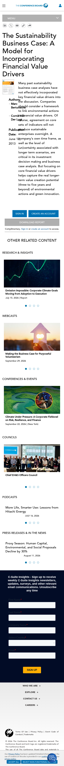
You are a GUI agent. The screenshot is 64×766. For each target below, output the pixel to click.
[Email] (17, 25)
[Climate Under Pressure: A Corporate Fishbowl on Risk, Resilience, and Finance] (32, 400)
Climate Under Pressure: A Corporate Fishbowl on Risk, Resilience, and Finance (31, 418)
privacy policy (10, 759)
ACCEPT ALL (13, 762)
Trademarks (28, 734)
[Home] (32, 5)
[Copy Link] (23, 25)
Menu (11, 18)
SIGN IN (20, 213)
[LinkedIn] (4, 25)
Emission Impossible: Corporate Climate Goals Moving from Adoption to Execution (31, 292)
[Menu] (3, 5)
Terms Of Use (21, 731)
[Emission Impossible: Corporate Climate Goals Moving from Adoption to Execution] (32, 273)
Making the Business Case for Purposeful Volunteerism (28, 355)
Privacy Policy (14, 754)
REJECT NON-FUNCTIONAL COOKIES (39, 762)
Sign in (24, 228)
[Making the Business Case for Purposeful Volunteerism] (32, 337)
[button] (26, 305)
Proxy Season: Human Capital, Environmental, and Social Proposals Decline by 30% (30, 547)
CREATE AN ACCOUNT (43, 213)
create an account (40, 228)
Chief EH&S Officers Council (21, 475)
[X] (11, 25)
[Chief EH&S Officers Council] (32, 458)
